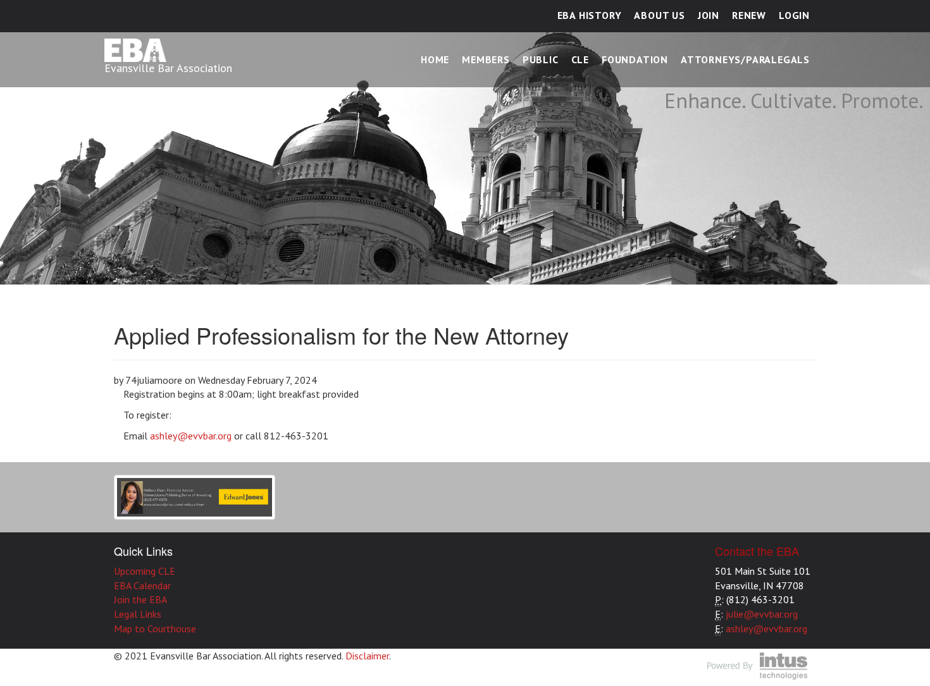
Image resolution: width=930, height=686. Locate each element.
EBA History (589, 15)
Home (435, 59)
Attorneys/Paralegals (745, 59)
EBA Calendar (142, 585)
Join (708, 15)
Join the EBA (140, 599)
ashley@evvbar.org (191, 435)
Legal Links (137, 614)
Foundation (635, 59)
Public (541, 59)
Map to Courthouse (155, 628)
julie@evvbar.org (762, 614)
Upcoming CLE (144, 571)
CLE (580, 59)
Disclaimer (367, 655)
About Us (659, 15)
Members (486, 59)
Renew (749, 15)
